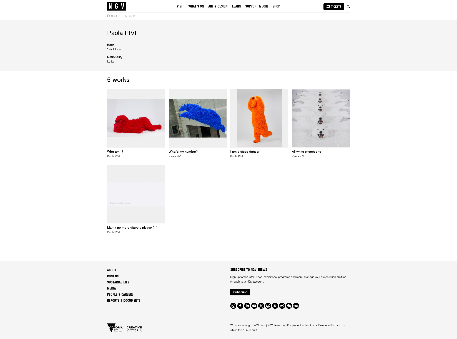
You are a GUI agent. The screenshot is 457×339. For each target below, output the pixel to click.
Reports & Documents (123, 300)
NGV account (255, 281)
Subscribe (240, 292)
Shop (276, 6)
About (111, 270)
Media (111, 288)
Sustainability (118, 282)
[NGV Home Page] (116, 6)
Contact (113, 276)
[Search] (348, 6)
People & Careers (120, 294)
